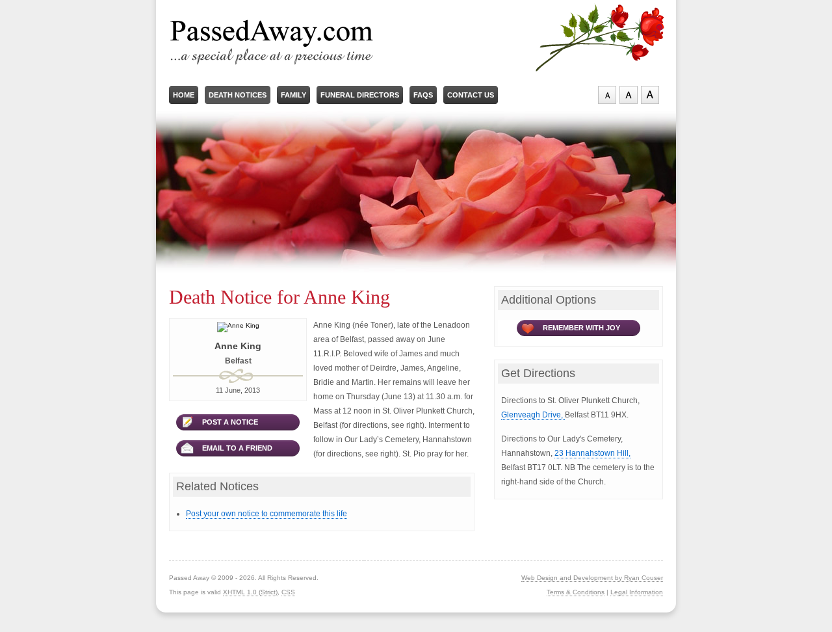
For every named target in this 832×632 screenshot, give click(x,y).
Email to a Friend (237, 448)
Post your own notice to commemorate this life (266, 513)
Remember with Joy (581, 328)
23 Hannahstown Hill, (592, 453)
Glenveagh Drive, (533, 414)
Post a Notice (230, 422)
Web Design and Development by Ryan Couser (592, 577)
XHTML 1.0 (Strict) (250, 592)
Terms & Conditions (575, 592)
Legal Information (636, 592)
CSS (288, 592)
